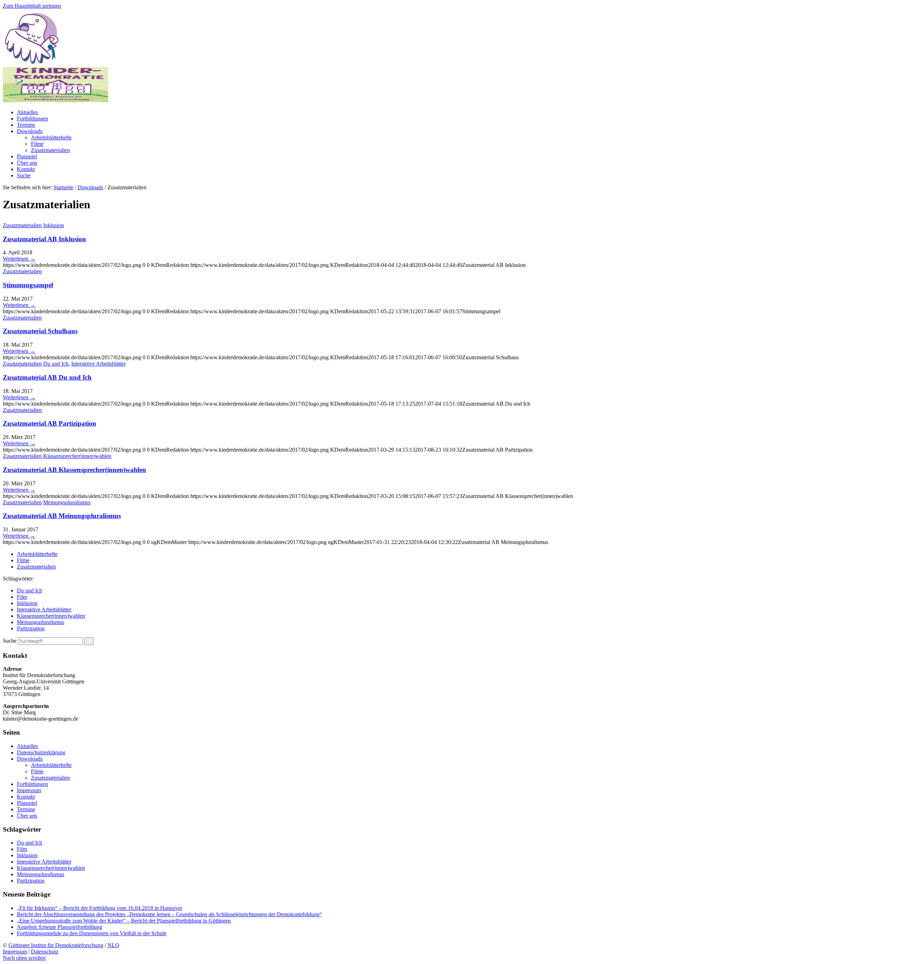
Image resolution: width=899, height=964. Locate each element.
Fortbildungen (32, 784)
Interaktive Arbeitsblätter (98, 364)
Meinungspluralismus (67, 502)
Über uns (27, 816)
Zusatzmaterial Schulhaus (40, 331)
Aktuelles (27, 746)
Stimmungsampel (28, 285)
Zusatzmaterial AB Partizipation (49, 423)
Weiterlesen (19, 259)
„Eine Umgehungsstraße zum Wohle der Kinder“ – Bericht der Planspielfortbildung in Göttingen (124, 921)
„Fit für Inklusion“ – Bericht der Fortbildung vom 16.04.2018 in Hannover (99, 908)
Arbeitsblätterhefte (37, 554)
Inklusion (53, 225)
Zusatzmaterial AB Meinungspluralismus (62, 515)
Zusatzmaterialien (22, 225)
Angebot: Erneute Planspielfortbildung (59, 927)
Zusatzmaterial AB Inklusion (44, 239)
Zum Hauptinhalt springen (32, 6)
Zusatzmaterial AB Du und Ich (47, 377)
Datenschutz (44, 952)
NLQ (113, 945)
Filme (23, 560)
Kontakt (26, 797)
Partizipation (31, 628)
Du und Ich (55, 364)
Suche (10, 641)
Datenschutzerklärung (41, 752)
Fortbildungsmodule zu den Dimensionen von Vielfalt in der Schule (91, 933)
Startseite (63, 187)
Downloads (90, 187)
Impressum (29, 790)
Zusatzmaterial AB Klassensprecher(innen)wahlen (74, 469)
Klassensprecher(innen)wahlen (77, 456)
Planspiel (27, 803)
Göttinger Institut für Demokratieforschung (55, 945)
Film (22, 597)
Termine (26, 809)
